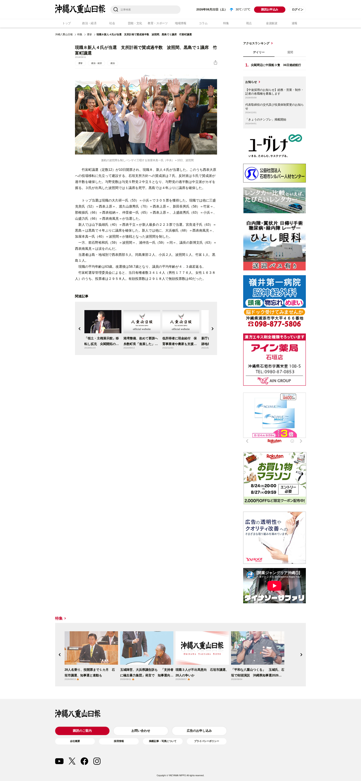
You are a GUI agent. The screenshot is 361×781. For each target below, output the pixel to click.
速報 (294, 23)
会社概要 (75, 741)
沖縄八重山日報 (64, 34)
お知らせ (251, 82)
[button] (79, 328)
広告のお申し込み (199, 730)
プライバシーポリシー (206, 741)
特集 (226, 23)
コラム (203, 23)
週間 (290, 52)
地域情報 (180, 23)
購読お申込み (269, 9)
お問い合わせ (140, 730)
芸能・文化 (135, 23)
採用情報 (119, 741)
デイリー (259, 52)
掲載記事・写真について (163, 741)
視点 (249, 23)
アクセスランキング (256, 43)
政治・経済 (89, 23)
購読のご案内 (82, 730)
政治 (113, 63)
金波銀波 (271, 23)
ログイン (297, 9)
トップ (66, 23)
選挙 (89, 34)
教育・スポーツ (158, 23)
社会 (112, 23)
